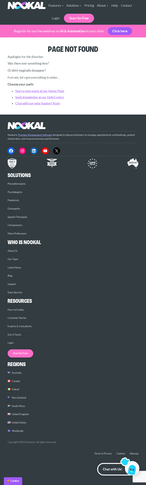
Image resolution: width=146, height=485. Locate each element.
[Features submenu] (62, 5)
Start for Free (79, 18)
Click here (120, 31)
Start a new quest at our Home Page (39, 91)
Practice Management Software (35, 135)
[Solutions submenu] (81, 5)
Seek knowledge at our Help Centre (39, 97)
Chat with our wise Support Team (37, 103)
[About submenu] (107, 5)
